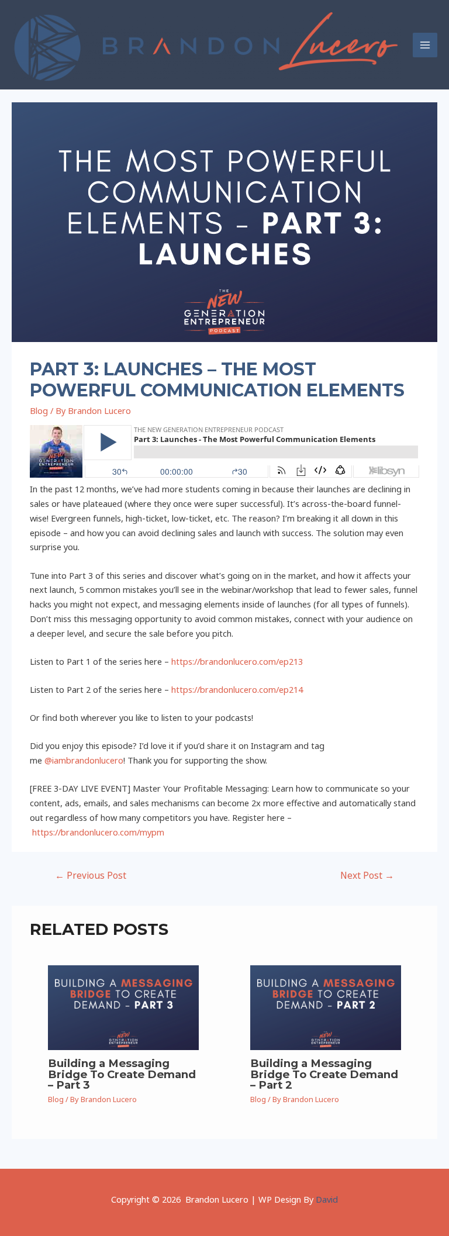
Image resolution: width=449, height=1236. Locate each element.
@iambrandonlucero (83, 760)
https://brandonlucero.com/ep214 (237, 689)
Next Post (367, 875)
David (327, 1199)
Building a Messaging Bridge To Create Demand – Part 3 (122, 1074)
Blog (39, 410)
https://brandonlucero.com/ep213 (237, 661)
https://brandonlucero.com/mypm (98, 832)
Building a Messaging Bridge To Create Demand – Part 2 (324, 1074)
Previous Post (90, 875)
